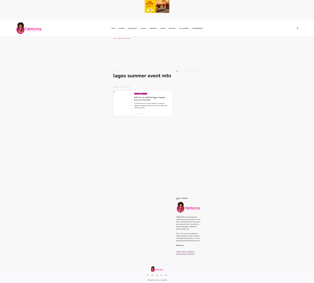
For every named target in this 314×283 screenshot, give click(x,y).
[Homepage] (157, 269)
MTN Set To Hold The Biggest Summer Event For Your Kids (149, 98)
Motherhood (132, 28)
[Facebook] (148, 275)
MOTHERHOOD (181, 254)
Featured (122, 28)
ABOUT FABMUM (188, 252)
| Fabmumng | (160, 280)
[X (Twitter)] (152, 275)
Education (172, 28)
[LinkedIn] (161, 275)
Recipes (162, 28)
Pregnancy (153, 28)
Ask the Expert (184, 28)
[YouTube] (166, 275)
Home (113, 28)
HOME (178, 252)
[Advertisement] (157, 52)
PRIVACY (191, 254)
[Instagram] (157, 275)
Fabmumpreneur (197, 28)
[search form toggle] (297, 28)
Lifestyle (143, 28)
